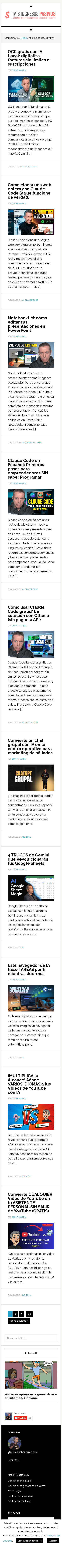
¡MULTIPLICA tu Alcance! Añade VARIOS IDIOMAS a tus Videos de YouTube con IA (29, 1084)
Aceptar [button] (53, 1541)
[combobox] (31, 1338)
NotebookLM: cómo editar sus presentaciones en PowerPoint (27, 324)
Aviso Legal (14, 1491)
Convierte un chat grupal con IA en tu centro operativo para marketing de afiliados (30, 746)
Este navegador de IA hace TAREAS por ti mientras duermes (29, 969)
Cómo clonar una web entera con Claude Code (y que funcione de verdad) (29, 191)
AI (23, 167)
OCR (27, 167)
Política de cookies (19, 1501)
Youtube (26, 1176)
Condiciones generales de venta (26, 1485)
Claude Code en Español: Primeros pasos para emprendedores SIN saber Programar (28, 469)
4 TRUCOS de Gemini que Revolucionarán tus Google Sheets (28, 859)
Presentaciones (33, 442)
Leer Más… (14, 1460)
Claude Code (31, 300)
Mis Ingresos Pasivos (31, 14)
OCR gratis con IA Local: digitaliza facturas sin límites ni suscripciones (29, 57)
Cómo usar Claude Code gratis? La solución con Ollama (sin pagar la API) (28, 613)
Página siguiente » (19, 1321)
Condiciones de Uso (19, 1480)
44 (29, 1314)
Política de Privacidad (20, 1496)
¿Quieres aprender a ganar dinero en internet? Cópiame (31, 1396)
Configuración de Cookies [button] (29, 1541)
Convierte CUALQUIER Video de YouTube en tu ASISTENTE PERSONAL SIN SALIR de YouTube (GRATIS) (30, 1202)
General (26, 837)
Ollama (34, 167)
